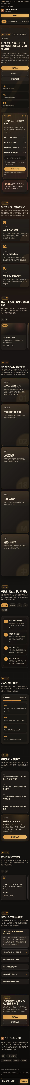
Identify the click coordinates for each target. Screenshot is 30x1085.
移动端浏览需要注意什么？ (10, 974)
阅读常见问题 (15, 79)
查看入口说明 (15, 169)
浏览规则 (24, 1060)
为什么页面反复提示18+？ (10, 967)
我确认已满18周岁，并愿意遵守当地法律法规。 (16, 163)
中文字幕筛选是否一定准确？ (11, 959)
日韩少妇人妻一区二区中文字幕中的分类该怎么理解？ (14, 932)
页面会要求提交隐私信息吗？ (11, 981)
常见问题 (16, 1060)
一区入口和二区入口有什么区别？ (12, 952)
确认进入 (15, 15)
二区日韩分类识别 (6, 1060)
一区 (19, 605)
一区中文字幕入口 (12, 21)
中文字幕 (4, 605)
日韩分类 (12, 605)
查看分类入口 (15, 73)
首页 (4, 21)
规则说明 (4, 610)
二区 (25, 605)
